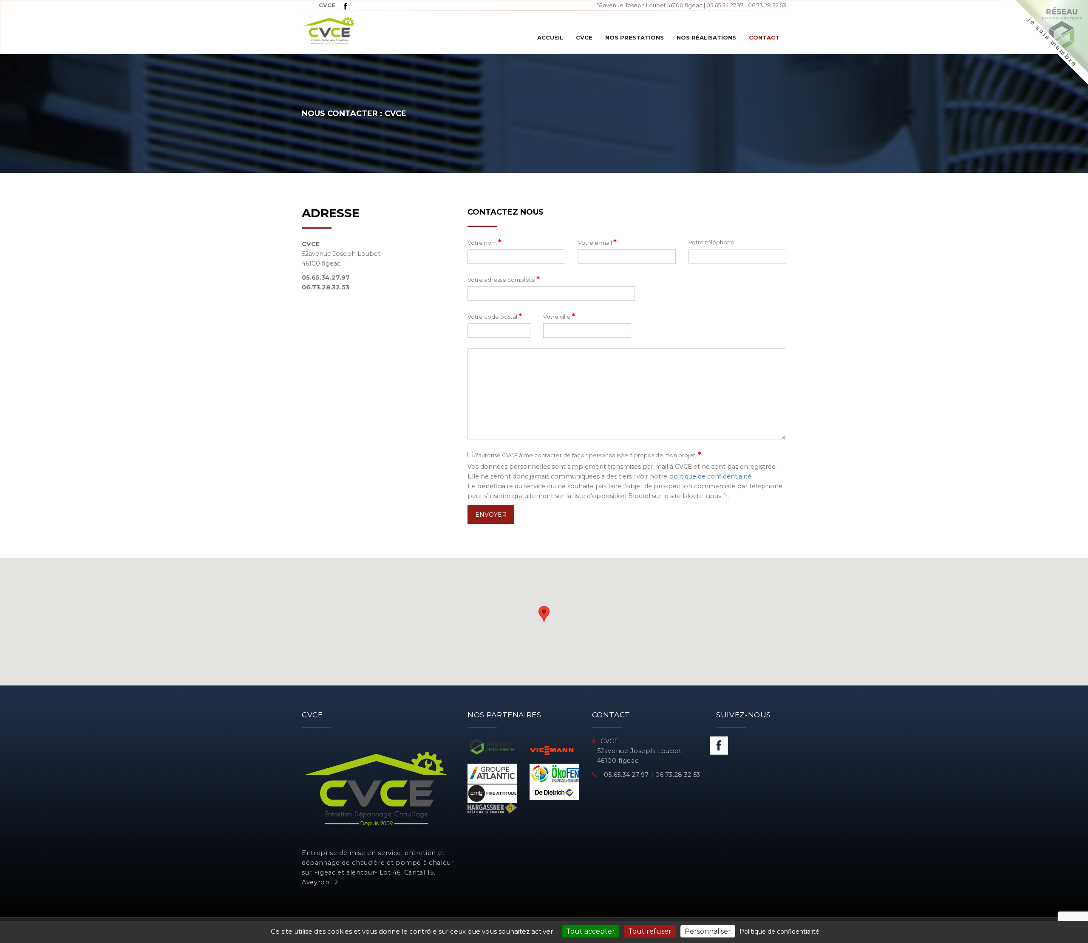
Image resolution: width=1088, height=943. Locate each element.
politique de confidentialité (710, 476)
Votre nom (485, 242)
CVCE (584, 37)
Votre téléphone (711, 242)
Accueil (550, 37)
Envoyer (491, 514)
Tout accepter (590, 931)
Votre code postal (495, 316)
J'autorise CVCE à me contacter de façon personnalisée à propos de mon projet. (587, 454)
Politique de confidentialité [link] (779, 931)
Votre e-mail (597, 242)
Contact (764, 37)
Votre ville (559, 316)
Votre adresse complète (504, 279)
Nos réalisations (706, 37)
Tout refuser (650, 931)
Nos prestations (634, 37)
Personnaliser (708, 931)
